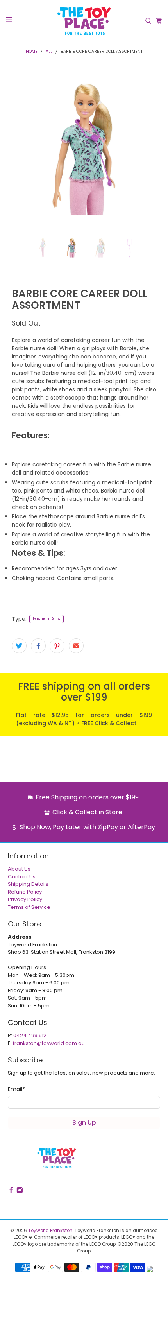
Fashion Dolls (46, 619)
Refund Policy (25, 892)
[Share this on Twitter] (19, 645)
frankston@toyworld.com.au (49, 1043)
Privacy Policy (25, 899)
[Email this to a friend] (76, 645)
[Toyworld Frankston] (84, 21)
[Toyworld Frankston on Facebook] (11, 1191)
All (49, 52)
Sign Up (84, 1122)
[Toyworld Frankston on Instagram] (19, 1191)
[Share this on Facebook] (38, 645)
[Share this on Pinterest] (57, 645)
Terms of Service (29, 907)
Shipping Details (28, 884)
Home (32, 52)
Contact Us (22, 876)
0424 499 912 (29, 1035)
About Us (19, 869)
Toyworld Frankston (50, 1230)
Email (16, 1089)
